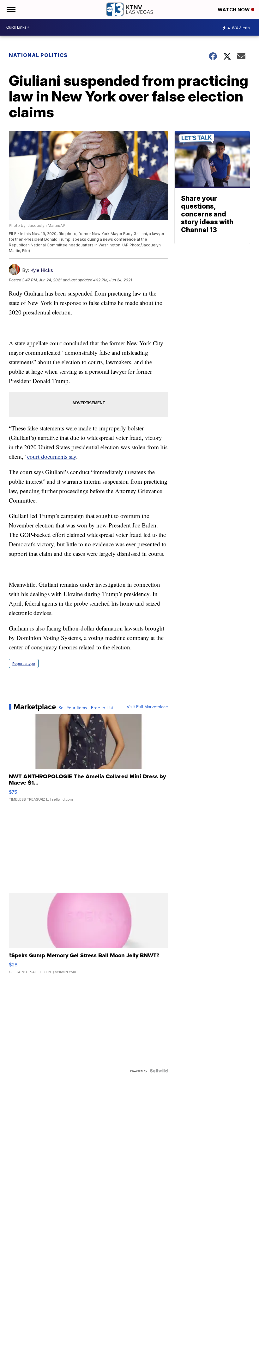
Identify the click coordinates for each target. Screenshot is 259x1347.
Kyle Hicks (41, 270)
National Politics (38, 55)
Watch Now (234, 10)
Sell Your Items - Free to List (85, 707)
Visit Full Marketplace (147, 707)
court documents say (51, 456)
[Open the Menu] (10, 9)
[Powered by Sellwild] (159, 1070)
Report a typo (23, 663)
